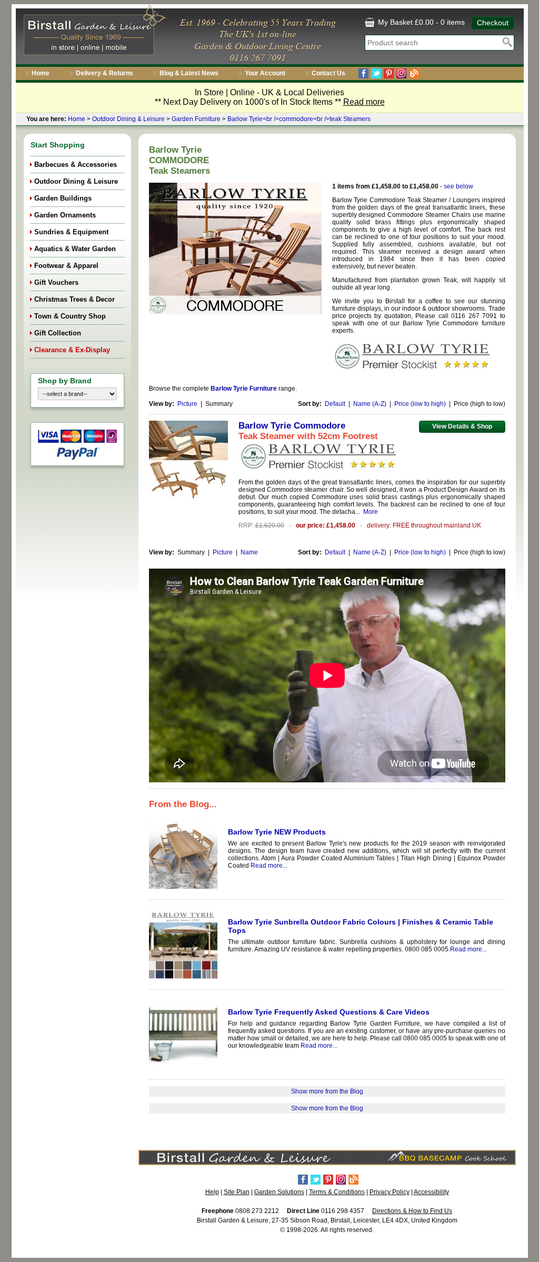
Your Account (265, 73)
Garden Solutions (279, 1192)
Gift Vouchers (56, 282)
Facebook (363, 73)
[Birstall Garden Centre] (93, 32)
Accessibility (431, 1192)
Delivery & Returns (104, 73)
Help (212, 1192)
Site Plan (236, 1192)
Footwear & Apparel (66, 266)
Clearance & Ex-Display (72, 350)
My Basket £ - (420, 22)
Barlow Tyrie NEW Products (277, 832)
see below (458, 186)
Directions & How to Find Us (412, 1211)
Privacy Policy (390, 1192)
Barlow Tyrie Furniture (244, 388)
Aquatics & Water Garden (75, 249)
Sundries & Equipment (71, 232)
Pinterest (389, 73)
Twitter (376, 73)
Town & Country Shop (70, 316)
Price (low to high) (420, 404)
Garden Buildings (63, 198)
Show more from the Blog (327, 1091)
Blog (414, 73)
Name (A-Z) (369, 404)
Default (335, 404)
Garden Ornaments (65, 215)
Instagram (401, 73)
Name (249, 552)
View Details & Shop (462, 426)
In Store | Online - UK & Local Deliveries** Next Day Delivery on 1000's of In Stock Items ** (270, 97)
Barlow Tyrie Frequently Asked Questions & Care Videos (329, 1012)
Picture (187, 404)
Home (40, 73)
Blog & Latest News (188, 73)
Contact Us (328, 73)
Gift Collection (57, 333)
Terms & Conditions (337, 1192)
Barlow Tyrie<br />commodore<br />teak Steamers (299, 119)
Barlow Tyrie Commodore (291, 426)
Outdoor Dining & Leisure (128, 119)
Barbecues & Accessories (75, 164)
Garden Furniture (196, 119)
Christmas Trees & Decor (74, 299)
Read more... (269, 865)
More (370, 511)
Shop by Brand (65, 380)
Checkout (492, 22)
